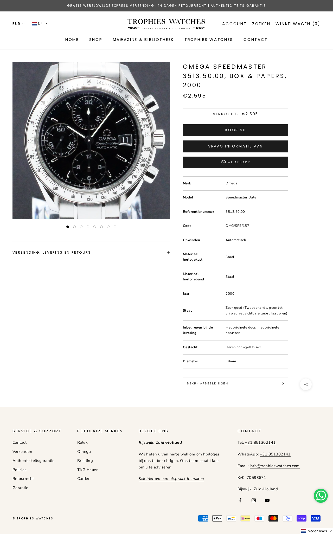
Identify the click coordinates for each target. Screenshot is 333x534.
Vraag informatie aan (235, 146)
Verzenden (22, 451)
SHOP (96, 39)
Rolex (82, 442)
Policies (19, 469)
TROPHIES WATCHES (208, 39)
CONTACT (256, 39)
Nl (40, 23)
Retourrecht (23, 478)
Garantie (20, 487)
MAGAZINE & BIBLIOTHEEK (143, 39)
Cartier (83, 478)
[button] (316, 531)
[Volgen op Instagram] (253, 500)
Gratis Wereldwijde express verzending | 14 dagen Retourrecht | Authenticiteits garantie (166, 5)
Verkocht (235, 114)
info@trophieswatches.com (275, 465)
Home (72, 39)
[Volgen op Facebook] (240, 500)
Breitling (85, 460)
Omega (84, 451)
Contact (19, 442)
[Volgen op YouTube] (267, 500)
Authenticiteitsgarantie (33, 460)
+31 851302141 (260, 442)
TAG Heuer (87, 469)
